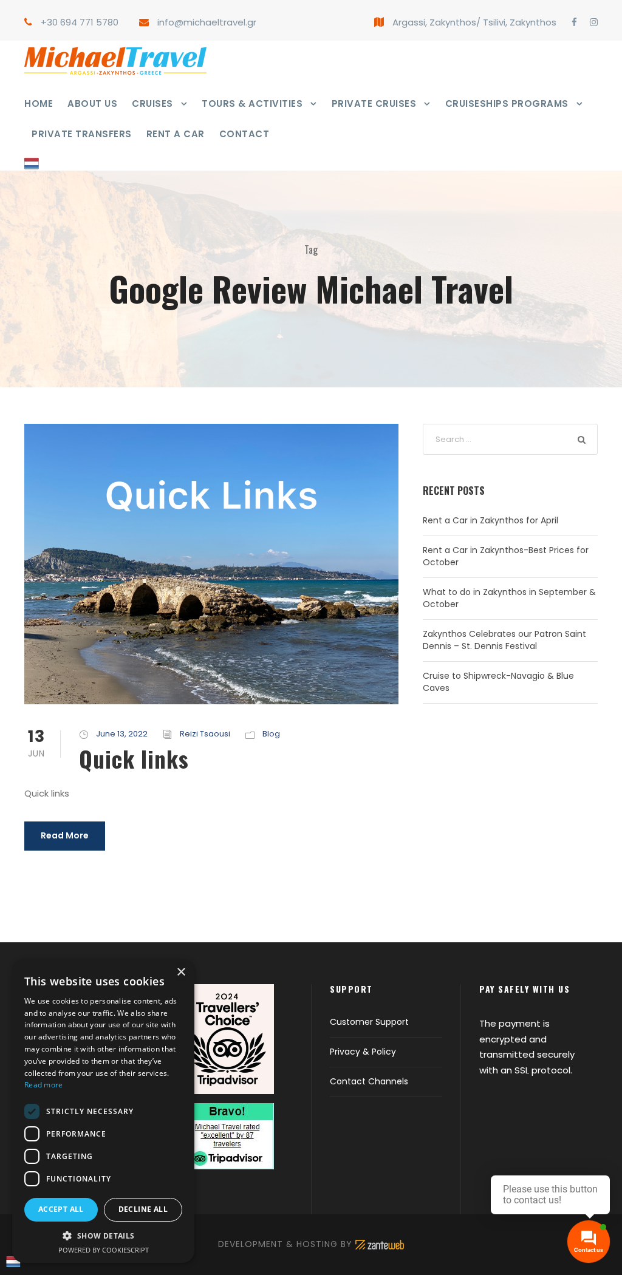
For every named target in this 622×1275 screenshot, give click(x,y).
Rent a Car (175, 133)
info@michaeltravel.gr (206, 22)
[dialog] (103, 1111)
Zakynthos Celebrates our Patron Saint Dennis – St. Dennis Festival (504, 640)
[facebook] (574, 22)
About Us (92, 103)
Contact (244, 133)
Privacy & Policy (363, 1052)
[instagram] (594, 22)
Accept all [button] (61, 1209)
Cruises (152, 103)
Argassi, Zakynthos (434, 22)
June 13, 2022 (122, 733)
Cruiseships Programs (507, 103)
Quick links (134, 758)
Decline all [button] (143, 1209)
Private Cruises (374, 103)
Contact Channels (369, 1081)
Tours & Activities (252, 103)
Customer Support (369, 1022)
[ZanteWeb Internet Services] (379, 1244)
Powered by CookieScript (103, 1249)
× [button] (180, 972)
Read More (65, 835)
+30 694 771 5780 (79, 22)
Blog (271, 733)
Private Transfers (82, 133)
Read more (43, 1085)
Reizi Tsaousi (205, 733)
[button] (103, 1235)
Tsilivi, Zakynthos (519, 22)
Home (38, 103)
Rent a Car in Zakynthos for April (490, 520)
